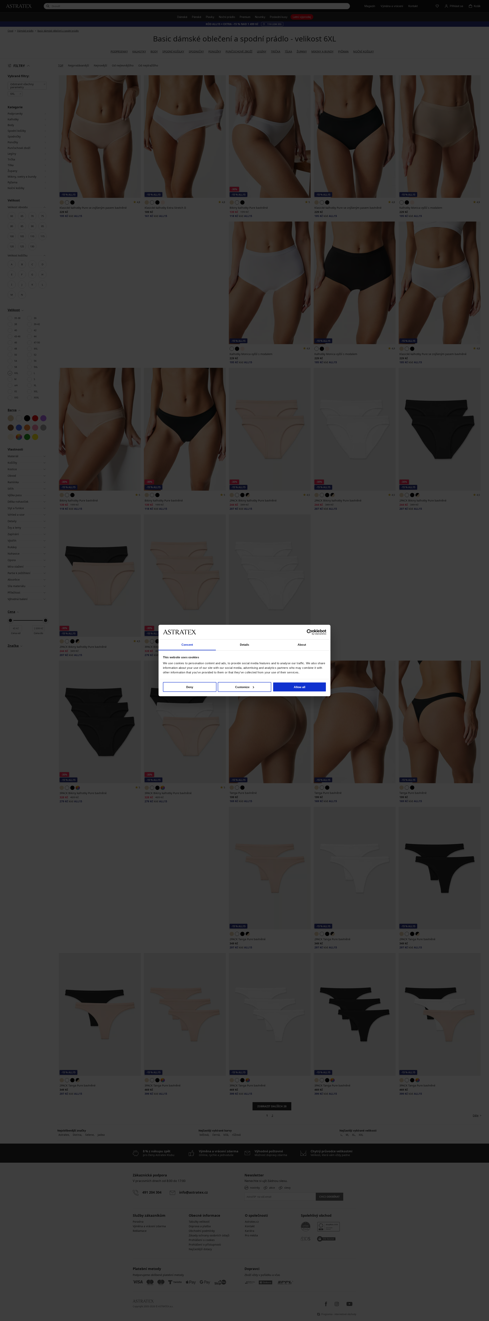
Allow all (299, 686)
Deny (189, 686)
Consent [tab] (187, 644)
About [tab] (302, 644)
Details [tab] (244, 644)
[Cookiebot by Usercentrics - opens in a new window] (309, 632)
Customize (242, 686)
